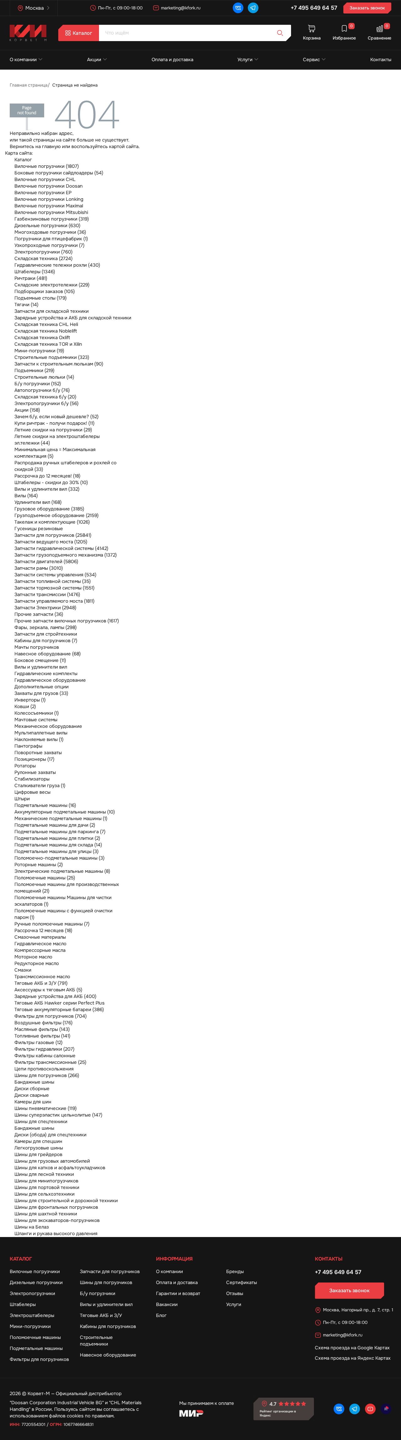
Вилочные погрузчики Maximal (48, 206)
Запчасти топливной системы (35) (52, 581)
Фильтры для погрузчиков (39, 1359)
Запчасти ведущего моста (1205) (50, 542)
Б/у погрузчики (97, 1293)
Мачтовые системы (35, 720)
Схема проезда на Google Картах (352, 1348)
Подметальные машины (36, 1348)
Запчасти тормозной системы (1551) (54, 588)
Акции (94, 59)
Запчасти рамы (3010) (38, 568)
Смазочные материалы (40, 937)
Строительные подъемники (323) (51, 357)
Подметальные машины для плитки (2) (57, 838)
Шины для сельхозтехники (44, 1194)
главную (51, 146)
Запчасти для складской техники (51, 311)
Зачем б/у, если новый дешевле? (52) (56, 416)
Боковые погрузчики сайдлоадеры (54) (58, 173)
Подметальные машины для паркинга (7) (60, 832)
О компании (23, 59)
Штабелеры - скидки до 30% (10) (51, 482)
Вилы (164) (26, 496)
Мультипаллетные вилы (40, 733)
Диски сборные (31, 1088)
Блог (161, 1315)
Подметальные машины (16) (45, 805)
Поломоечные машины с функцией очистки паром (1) (63, 914)
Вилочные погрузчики (35, 1271)
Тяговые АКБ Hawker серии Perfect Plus (59, 1003)
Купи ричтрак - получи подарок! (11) (54, 423)
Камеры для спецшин (38, 1141)
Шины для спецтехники (40, 1121)
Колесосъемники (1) (36, 713)
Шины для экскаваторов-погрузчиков (57, 1220)
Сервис (311, 59)
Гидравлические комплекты (45, 673)
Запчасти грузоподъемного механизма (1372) (65, 555)
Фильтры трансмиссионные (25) (50, 1062)
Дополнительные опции (41, 687)
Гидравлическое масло (40, 944)
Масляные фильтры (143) (42, 1029)
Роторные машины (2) (38, 864)
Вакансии (167, 1304)
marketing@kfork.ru (180, 8)
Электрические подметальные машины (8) (62, 871)
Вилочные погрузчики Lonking (48, 199)
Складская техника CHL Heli (46, 324)
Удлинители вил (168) (38, 502)
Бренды (235, 1271)
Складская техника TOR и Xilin (48, 344)
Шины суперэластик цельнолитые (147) (58, 1115)
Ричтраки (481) (30, 278)
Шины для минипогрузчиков (46, 1181)
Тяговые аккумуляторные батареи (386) (59, 1009)
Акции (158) (27, 410)
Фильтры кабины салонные (45, 1056)
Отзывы (234, 1293)
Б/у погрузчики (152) (37, 384)
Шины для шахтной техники (45, 1214)
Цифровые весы (32, 792)
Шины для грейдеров (38, 1154)
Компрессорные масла (39, 950)
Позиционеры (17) (34, 759)
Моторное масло (33, 957)
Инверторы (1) (30, 700)
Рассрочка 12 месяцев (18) (43, 930)
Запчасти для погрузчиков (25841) (52, 535)
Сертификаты (241, 1282)
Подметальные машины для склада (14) (58, 845)
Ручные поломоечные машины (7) (52, 924)
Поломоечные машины (35, 1337)
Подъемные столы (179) (40, 298)
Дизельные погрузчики (36, 1282)
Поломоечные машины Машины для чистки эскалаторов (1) (63, 900)
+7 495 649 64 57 (314, 7)
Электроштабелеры (32, 1315)
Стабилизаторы (31, 779)
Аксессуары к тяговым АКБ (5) (48, 990)
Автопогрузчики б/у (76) (42, 390)
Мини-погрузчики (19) (39, 351)
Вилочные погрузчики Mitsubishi (51, 212)
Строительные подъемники (96, 1340)
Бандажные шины (34, 1082)
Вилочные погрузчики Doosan (48, 186)
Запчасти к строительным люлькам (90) (58, 364)
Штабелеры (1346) (34, 272)
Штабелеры (23, 1304)
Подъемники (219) (34, 370)
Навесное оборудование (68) (47, 654)
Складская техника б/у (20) (45, 397)
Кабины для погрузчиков (108, 1326)
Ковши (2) (25, 706)
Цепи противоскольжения (44, 1069)
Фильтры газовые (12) (38, 1042)
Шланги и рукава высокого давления (55, 1233)
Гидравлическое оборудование (50, 680)
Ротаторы (25, 766)
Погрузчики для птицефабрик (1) (51, 239)
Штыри (22, 799)
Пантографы (28, 746)
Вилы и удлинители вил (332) (47, 489)
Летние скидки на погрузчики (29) (53, 430)
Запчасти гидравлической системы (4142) (61, 548)
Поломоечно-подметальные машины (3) (59, 858)
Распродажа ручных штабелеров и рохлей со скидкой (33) (65, 466)
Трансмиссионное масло (42, 976)
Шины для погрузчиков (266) (46, 1075)
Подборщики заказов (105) (44, 291)
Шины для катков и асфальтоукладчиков (59, 1168)
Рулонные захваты (35, 772)
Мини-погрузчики (30, 1326)
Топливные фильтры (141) (42, 1036)
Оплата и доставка (172, 59)
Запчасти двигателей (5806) (46, 561)
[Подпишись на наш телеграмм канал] (253, 8)
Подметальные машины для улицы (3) (56, 851)
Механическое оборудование (48, 726)
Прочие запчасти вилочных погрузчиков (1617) (66, 621)
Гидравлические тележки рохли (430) (57, 265)
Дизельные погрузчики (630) (47, 225)
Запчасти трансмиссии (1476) (47, 594)
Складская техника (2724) (43, 258)
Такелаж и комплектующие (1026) (52, 522)
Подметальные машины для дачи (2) (54, 825)
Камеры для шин (32, 1102)
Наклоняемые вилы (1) (39, 739)
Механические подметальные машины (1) (60, 818)
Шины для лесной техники (44, 1174)
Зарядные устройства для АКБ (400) (55, 996)
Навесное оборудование (108, 1355)
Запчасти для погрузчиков (110, 1271)
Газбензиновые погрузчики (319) (51, 219)
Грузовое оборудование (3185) (49, 509)
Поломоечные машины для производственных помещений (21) (66, 887)
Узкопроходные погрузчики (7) (49, 245)
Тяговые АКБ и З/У (101, 1315)
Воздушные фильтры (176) (43, 1023)
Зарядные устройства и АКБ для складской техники (72, 318)
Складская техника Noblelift (45, 331)
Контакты (380, 59)
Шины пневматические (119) (45, 1108)
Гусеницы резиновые (38, 528)
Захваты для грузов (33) (41, 693)
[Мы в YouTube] (370, 1409)
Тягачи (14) (26, 304)
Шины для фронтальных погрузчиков (56, 1207)
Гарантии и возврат (178, 1293)
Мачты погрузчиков (36, 647)
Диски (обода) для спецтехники (50, 1135)
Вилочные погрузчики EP (42, 192)
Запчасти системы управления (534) (55, 575)
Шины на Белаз (31, 1227)
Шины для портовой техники (46, 1187)
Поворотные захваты (38, 752)
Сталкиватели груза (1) (39, 785)
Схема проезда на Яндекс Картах (353, 1358)
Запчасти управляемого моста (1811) (54, 601)
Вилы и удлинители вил (40, 667)
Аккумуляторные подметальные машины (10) (64, 812)
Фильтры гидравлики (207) (44, 1049)
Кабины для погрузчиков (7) (45, 640)
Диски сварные (31, 1095)
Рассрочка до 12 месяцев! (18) (47, 476)
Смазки (22, 970)
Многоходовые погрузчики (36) (50, 232)
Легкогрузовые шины (38, 1148)
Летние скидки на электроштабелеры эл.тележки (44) (57, 439)
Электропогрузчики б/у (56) (46, 403)
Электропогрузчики (32, 1293)
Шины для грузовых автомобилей (52, 1161)
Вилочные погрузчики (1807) (46, 166)
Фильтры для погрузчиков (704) (50, 1016)
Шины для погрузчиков (106, 1282)
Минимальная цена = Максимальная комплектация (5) (55, 452)
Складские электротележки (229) (52, 285)
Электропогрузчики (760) (43, 252)
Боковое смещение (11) (40, 660)
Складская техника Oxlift (42, 337)
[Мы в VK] (238, 8)
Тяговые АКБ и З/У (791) (41, 983)
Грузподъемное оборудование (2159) (56, 515)
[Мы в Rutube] (386, 1409)
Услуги (245, 59)
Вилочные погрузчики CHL (45, 179)
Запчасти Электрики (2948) (45, 608)
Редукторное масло (36, 963)
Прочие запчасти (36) (38, 614)
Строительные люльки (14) (44, 377)
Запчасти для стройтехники (45, 634)
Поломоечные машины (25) (44, 878)
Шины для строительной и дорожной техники (66, 1200)
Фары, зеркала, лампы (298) (45, 627)
